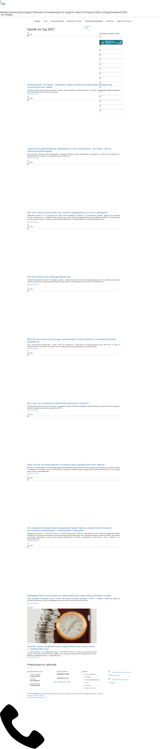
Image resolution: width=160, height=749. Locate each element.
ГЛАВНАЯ (37, 21)
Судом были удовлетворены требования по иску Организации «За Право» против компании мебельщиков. (69, 149)
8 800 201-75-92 (63, 674)
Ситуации (88, 677)
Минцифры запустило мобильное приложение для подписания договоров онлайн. (69, 595)
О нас (87, 682)
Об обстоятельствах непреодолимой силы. (49, 276)
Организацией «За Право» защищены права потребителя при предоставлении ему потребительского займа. (69, 85)
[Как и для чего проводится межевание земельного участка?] (73, 377)
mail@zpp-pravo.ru (62, 678)
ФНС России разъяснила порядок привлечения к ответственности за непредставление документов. (71, 340)
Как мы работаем (90, 674)
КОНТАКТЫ (110, 21)
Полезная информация (92, 680)
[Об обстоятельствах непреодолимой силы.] (73, 250)
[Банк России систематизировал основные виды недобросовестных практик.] (73, 438)
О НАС (45, 21)
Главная (87, 26)
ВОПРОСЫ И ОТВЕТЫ (74, 21)
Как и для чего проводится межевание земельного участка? (58, 403)
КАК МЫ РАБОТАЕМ (57, 21)
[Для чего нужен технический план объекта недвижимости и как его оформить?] (73, 186)
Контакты (88, 685)
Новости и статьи (90, 688)
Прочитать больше (33, 94)
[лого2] (3, 2)
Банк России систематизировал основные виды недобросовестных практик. (66, 464)
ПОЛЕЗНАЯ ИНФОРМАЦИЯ (94, 21)
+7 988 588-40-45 (34, 685)
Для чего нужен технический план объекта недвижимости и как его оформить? (67, 212)
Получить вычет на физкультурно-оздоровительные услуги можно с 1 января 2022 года (61, 647)
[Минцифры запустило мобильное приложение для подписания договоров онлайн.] (73, 569)
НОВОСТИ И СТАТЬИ (124, 21)
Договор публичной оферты (35, 695)
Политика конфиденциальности (36, 697)
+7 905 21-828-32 (34, 676)
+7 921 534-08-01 (34, 681)
